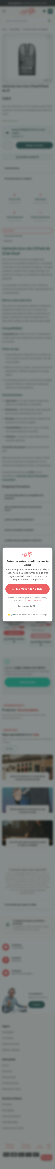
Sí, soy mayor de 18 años (27, 588)
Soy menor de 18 (26, 606)
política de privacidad (32, 600)
